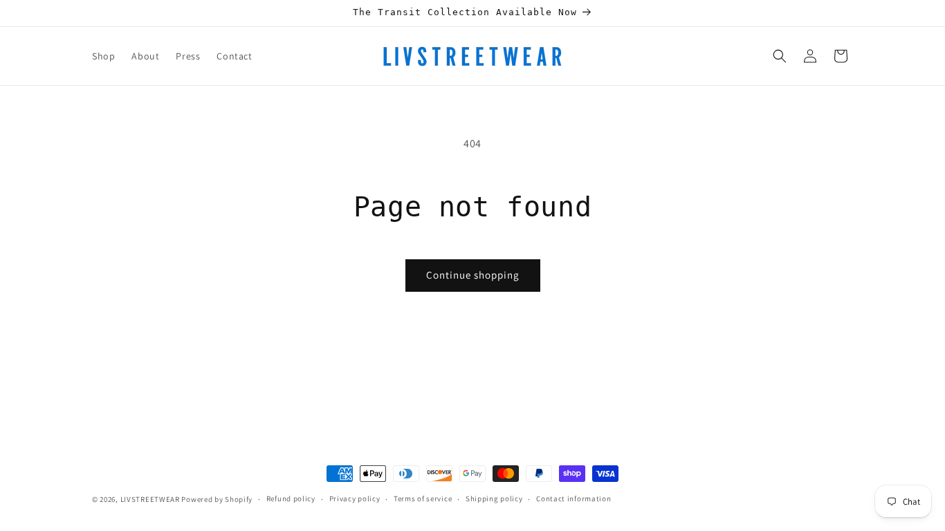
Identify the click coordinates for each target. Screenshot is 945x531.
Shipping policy (494, 498)
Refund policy (290, 498)
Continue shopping (473, 274)
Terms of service (423, 498)
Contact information (573, 498)
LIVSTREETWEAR (150, 499)
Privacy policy (354, 498)
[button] (779, 56)
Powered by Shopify (217, 499)
